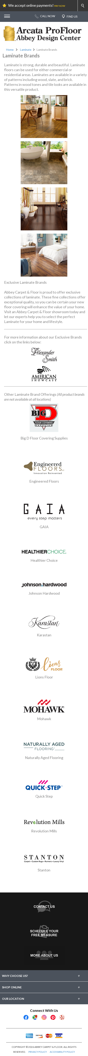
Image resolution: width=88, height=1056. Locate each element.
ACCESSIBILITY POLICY (62, 1051)
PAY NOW (59, 5)
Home (10, 49)
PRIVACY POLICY (37, 1051)
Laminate (25, 49)
